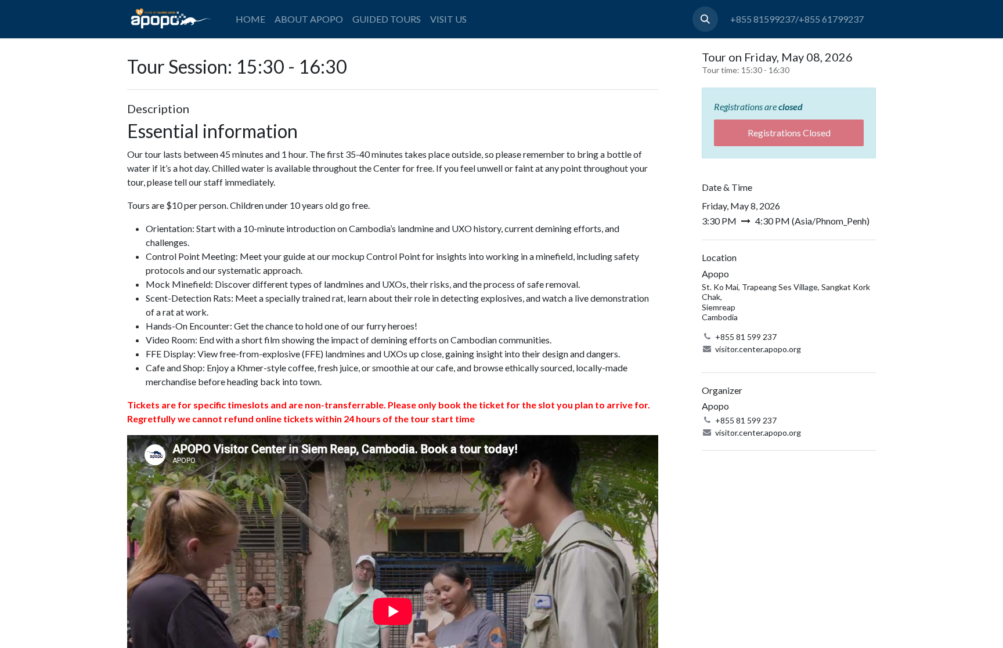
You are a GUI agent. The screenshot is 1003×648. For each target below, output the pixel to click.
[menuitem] (250, 19)
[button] (705, 19)
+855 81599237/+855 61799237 (797, 18)
